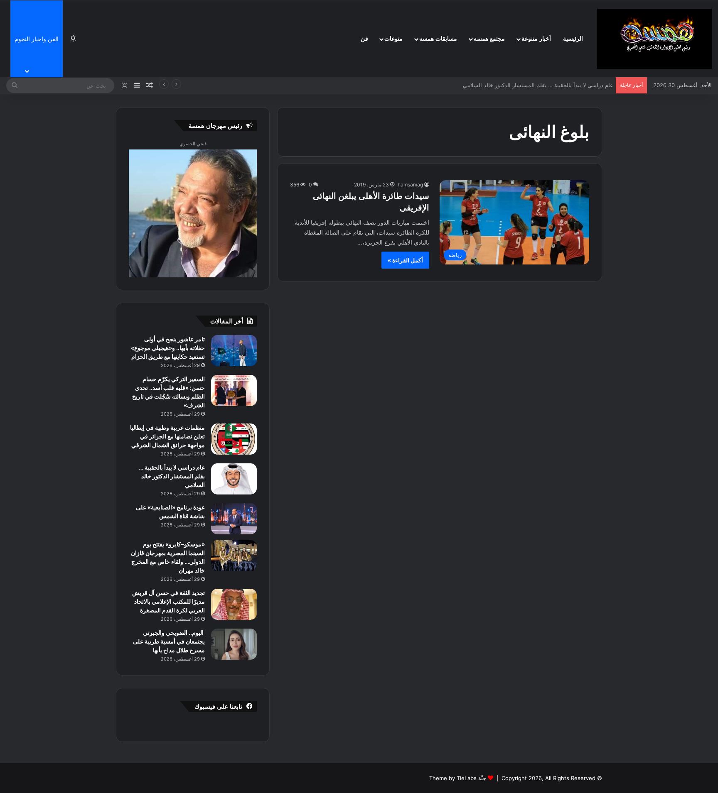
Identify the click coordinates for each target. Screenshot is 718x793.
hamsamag (410, 184)
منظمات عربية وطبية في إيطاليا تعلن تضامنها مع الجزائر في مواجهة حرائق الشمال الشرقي (167, 436)
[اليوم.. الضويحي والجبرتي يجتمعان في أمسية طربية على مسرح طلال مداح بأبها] (234, 644)
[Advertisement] (656, 124)
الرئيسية (573, 39)
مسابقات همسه (438, 39)
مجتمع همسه (489, 39)
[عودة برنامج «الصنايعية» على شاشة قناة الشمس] (234, 518)
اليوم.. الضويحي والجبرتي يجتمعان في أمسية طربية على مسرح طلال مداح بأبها (169, 641)
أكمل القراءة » (405, 260)
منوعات (393, 39)
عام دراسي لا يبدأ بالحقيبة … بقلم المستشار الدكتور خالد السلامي (536, 85)
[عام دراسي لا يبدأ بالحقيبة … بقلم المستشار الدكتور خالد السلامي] (234, 478)
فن (364, 39)
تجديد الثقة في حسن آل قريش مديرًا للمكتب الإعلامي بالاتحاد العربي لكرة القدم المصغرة (168, 601)
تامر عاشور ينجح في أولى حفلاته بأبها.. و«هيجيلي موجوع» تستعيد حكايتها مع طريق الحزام (168, 347)
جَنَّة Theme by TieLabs (457, 778)
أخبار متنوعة (536, 39)
